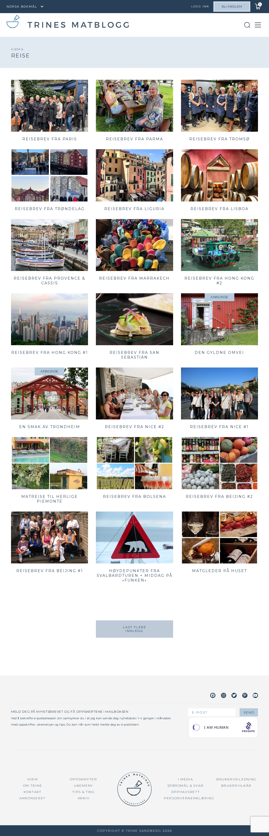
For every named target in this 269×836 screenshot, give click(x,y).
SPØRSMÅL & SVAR (185, 785)
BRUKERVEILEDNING (236, 779)
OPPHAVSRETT (185, 792)
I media (185, 779)
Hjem (16, 49)
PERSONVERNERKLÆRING (189, 798)
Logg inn (200, 6)
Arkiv (84, 798)
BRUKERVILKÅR (236, 785)
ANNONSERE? (32, 798)
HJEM (32, 779)
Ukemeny (83, 785)
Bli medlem (232, 6)
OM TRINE (32, 785)
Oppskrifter (83, 779)
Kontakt (33, 792)
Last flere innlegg (134, 629)
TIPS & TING (83, 792)
